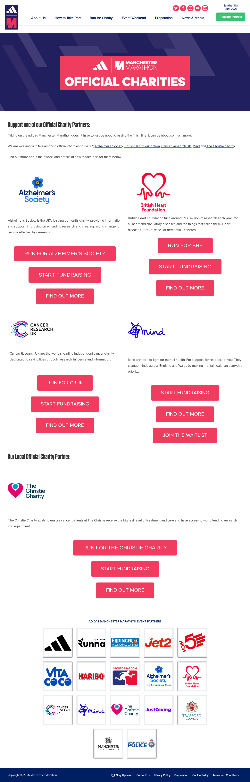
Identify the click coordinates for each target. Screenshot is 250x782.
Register (231, 17)
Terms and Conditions (226, 775)
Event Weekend (134, 18)
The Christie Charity (220, 146)
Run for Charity (101, 18)
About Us (38, 18)
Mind (196, 146)
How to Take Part (68, 18)
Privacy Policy (162, 775)
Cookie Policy (200, 775)
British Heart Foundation (142, 146)
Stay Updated (124, 775)
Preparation (164, 18)
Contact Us (143, 775)
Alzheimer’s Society (109, 146)
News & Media (193, 18)
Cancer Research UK (176, 146)
